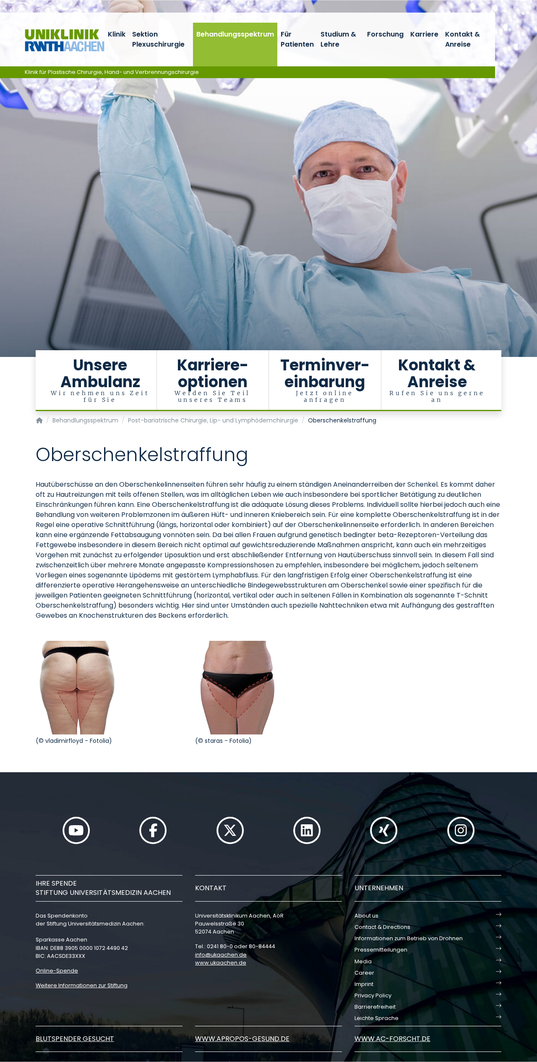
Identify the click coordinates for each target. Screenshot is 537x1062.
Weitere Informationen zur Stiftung (82, 985)
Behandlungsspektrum (235, 34)
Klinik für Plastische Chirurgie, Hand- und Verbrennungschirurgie (112, 72)
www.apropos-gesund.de (242, 1039)
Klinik (116, 34)
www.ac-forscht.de (392, 1039)
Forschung (385, 34)
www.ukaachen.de (220, 962)
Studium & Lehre (338, 39)
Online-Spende (57, 970)
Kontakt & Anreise (462, 39)
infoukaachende (221, 954)
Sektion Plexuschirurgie (158, 39)
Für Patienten (297, 39)
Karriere (424, 34)
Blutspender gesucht (75, 1039)
